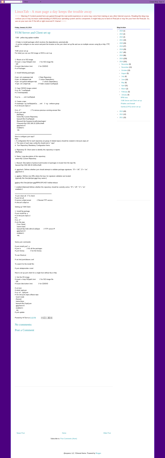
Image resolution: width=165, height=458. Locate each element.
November (125, 67)
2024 (121, 31)
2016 (121, 55)
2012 (121, 114)
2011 (121, 117)
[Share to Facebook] (49, 318)
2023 (121, 34)
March (123, 89)
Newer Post (21, 433)
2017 (121, 52)
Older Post (107, 433)
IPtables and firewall (128, 103)
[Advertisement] (64, 408)
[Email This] (42, 318)
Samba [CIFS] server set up (130, 107)
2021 (121, 40)
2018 (121, 49)
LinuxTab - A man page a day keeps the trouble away (53, 12)
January (124, 95)
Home (64, 433)
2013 (121, 111)
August (124, 73)
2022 (121, 37)
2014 (121, 61)
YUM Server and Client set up (131, 100)
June (123, 79)
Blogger (98, 453)
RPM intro (124, 97)
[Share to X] (47, 318)
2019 (121, 46)
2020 (121, 43)
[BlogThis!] (44, 318)
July (123, 76)
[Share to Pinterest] (51, 318)
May (123, 82)
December (125, 64)
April (123, 85)
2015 (121, 58)
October (124, 70)
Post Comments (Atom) (68, 439)
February (124, 92)
